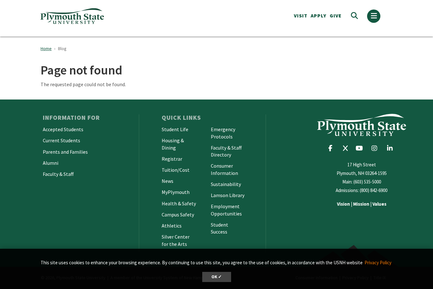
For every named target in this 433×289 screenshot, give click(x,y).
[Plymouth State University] (117, 16)
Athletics (172, 225)
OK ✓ (216, 276)
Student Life (175, 129)
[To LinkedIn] (391, 148)
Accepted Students (63, 129)
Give (336, 15)
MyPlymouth (176, 192)
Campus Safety (178, 214)
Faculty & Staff (58, 174)
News (167, 181)
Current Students (61, 140)
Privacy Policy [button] (378, 263)
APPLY (318, 15)
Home (46, 48)
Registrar (172, 159)
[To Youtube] (361, 148)
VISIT (300, 15)
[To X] (347, 148)
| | (361, 204)
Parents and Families (65, 152)
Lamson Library (227, 195)
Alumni (50, 163)
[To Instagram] (376, 148)
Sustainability (226, 184)
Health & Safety (179, 203)
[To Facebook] (332, 148)
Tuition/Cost (176, 170)
